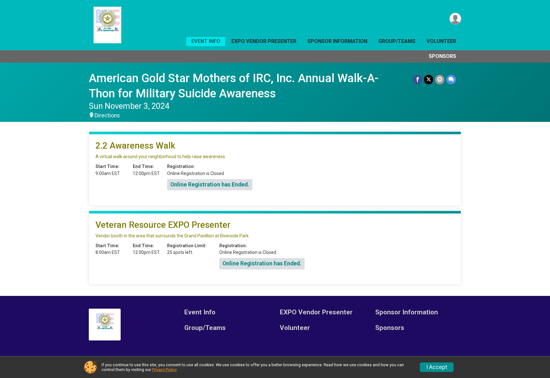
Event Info (205, 41)
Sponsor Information (337, 41)
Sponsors (442, 56)
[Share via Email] (439, 79)
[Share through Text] (451, 79)
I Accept (436, 367)
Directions (107, 115)
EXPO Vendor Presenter (263, 41)
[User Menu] (455, 18)
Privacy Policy (164, 369)
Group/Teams (396, 41)
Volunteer (441, 41)
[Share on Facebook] (417, 79)
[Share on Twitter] (428, 79)
